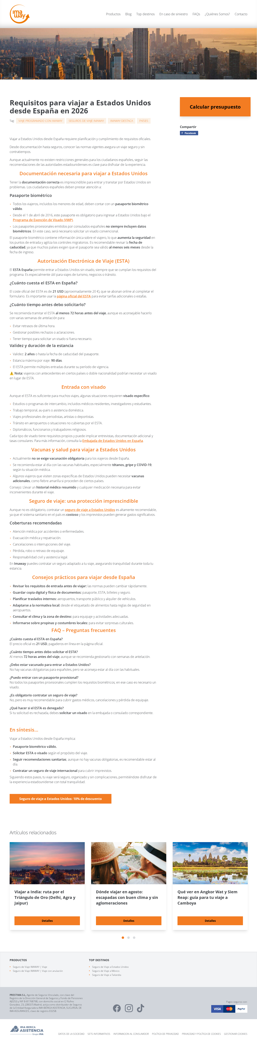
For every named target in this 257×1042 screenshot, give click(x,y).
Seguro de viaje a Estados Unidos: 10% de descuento (60, 799)
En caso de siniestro (173, 14)
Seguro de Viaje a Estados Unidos (110, 967)
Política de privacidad (165, 1034)
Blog (128, 14)
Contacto (241, 14)
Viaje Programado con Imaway (40, 121)
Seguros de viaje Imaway (86, 121)
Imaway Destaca (121, 121)
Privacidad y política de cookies (201, 1034)
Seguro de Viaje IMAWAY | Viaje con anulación (38, 971)
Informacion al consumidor (131, 1034)
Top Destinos (99, 960)
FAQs (196, 14)
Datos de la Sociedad (71, 1034)
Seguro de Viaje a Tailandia (106, 975)
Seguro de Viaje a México (105, 971)
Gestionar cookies (235, 1034)
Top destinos (145, 14)
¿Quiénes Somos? (217, 14)
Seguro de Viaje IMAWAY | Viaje (30, 967)
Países (143, 121)
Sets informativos (99, 1034)
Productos (113, 14)
